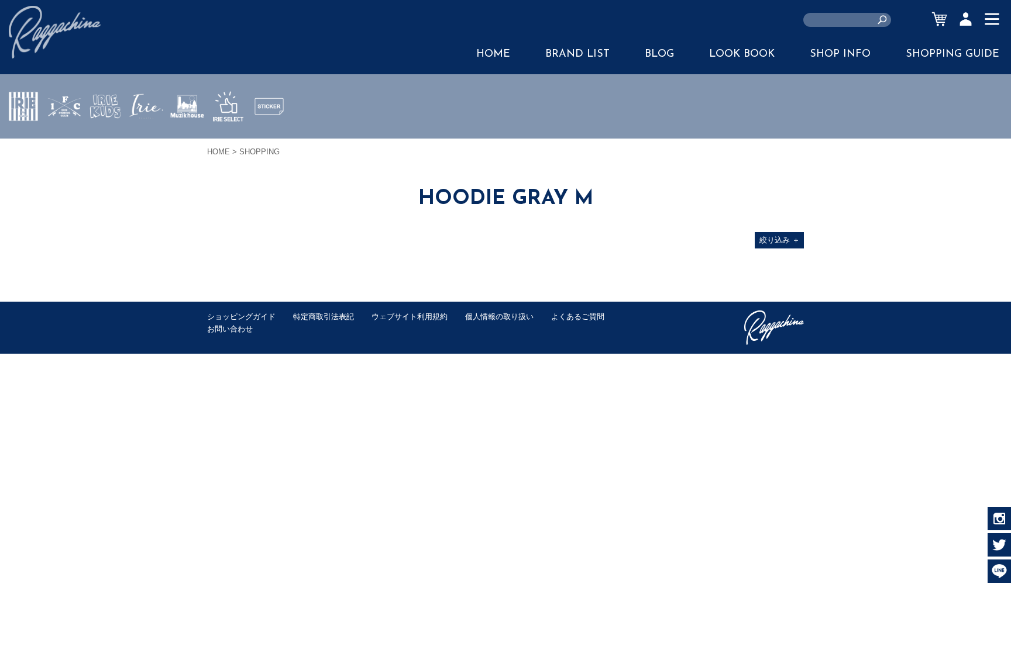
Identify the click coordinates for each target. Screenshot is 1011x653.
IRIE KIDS (105, 141)
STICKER (269, 134)
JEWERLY (146, 134)
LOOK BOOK (742, 54)
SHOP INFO (840, 54)
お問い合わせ (230, 328)
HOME (493, 54)
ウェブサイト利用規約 (410, 316)
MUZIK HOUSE (187, 141)
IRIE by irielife (23, 141)
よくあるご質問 (577, 316)
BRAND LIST (577, 54)
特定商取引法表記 (323, 316)
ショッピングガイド (241, 316)
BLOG (659, 54)
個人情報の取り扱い (499, 316)
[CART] (939, 19)
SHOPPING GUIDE (952, 54)
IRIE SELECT (228, 141)
